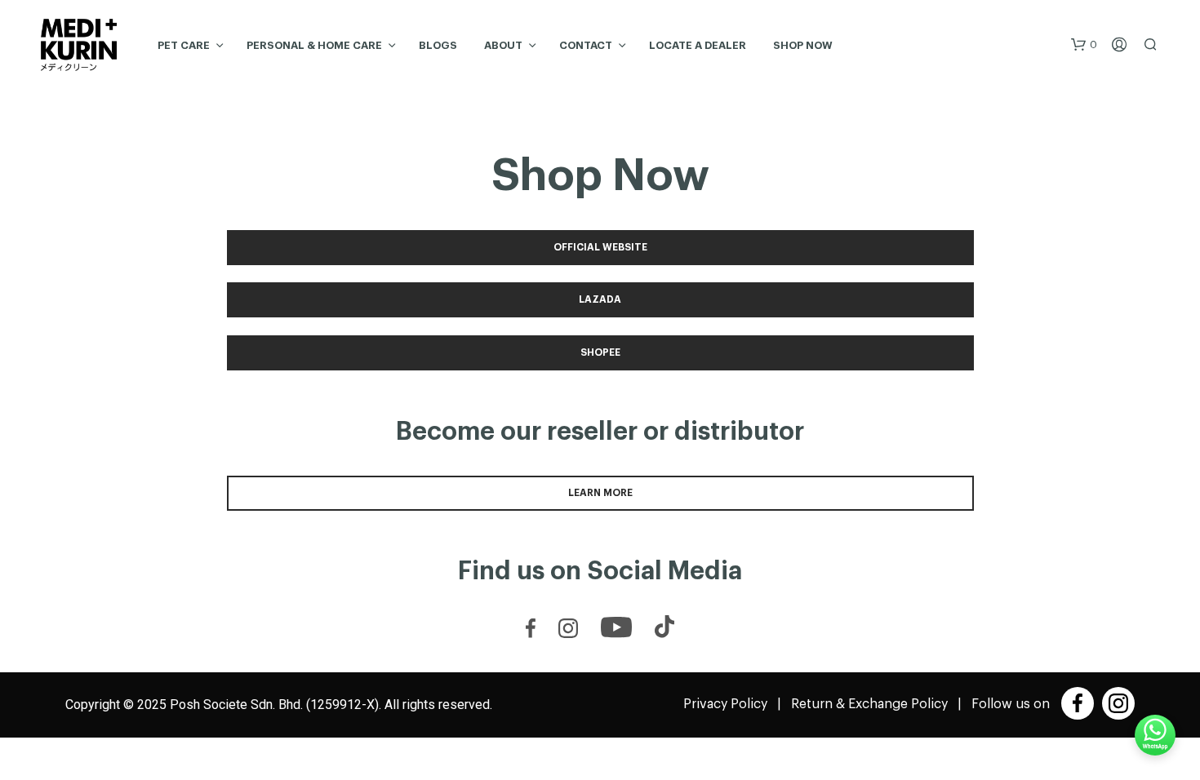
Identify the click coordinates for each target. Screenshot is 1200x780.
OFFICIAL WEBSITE (600, 247)
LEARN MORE (600, 493)
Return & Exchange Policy (869, 704)
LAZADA (600, 299)
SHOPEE (600, 352)
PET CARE (184, 45)
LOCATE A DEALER (697, 45)
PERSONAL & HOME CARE (314, 45)
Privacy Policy (725, 704)
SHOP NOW (803, 45)
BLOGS (438, 45)
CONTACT (585, 45)
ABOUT (503, 45)
